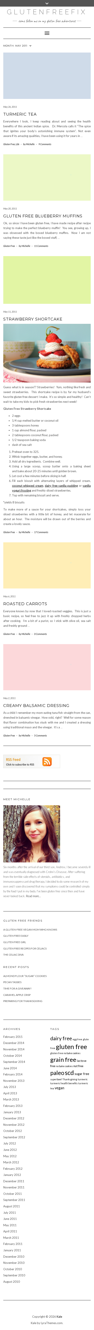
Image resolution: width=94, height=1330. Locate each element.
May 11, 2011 (10, 311)
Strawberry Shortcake (33, 319)
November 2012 (13, 1124)
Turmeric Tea (20, 114)
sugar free (82, 1074)
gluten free (71, 1046)
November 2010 (13, 1262)
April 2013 (10, 1093)
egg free (77, 1039)
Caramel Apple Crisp (17, 995)
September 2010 (14, 1275)
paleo (57, 1072)
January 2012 (12, 1175)
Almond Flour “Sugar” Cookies (25, 976)
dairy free (61, 1038)
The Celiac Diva (13, 954)
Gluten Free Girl (14, 942)
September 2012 (14, 1137)
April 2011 (10, 1231)
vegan (59, 1088)
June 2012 (10, 1149)
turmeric (83, 1079)
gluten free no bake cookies (65, 1053)
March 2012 (11, 1162)
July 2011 (9, 1212)
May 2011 (10, 1225)
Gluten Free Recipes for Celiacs (25, 948)
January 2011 (12, 1250)
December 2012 (13, 1118)
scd (69, 1072)
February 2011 (13, 1244)
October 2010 (12, 1269)
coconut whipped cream (27, 485)
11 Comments (41, 245)
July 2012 (9, 1143)
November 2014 (13, 1049)
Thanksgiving (69, 1079)
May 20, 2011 (10, 208)
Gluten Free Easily (15, 935)
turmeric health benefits (64, 1083)
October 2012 (12, 1131)
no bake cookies (64, 1066)
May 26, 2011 (10, 106)
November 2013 (13, 1080)
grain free (63, 1059)
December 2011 (13, 1181)
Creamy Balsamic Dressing (36, 705)
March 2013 (11, 1099)
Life (17, 144)
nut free (78, 1066)
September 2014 (14, 1062)
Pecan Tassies (12, 982)
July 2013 (9, 1087)
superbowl (56, 1079)
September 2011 (14, 1200)
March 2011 (11, 1237)
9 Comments (44, 144)
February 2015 (13, 1036)
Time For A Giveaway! (17, 988)
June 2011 (10, 1219)
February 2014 (13, 1074)
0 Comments (40, 633)
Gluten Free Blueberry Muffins (42, 216)
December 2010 (13, 1256)
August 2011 (11, 1206)
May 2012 (10, 1156)
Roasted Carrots (25, 603)
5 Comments (40, 735)
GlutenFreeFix (47, 12)
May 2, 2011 (9, 698)
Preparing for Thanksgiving (22, 1001)
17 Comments (41, 532)
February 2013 (13, 1106)
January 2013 (12, 1112)
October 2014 (12, 1055)
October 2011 (12, 1193)
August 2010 (11, 1281)
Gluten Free (9, 144)
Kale (59, 1316)
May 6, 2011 (9, 596)
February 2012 (13, 1168)
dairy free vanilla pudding (61, 485)
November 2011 (13, 1187)
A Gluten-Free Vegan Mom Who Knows (30, 929)
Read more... (33, 896)
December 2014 (13, 1043)
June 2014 (10, 1068)
